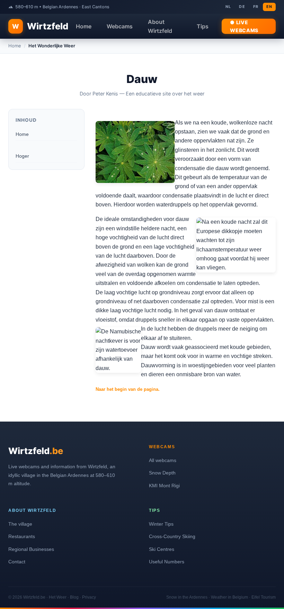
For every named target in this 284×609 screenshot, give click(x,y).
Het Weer (57, 597)
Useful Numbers (166, 561)
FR (255, 6)
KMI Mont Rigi (164, 485)
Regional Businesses (31, 549)
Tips (202, 26)
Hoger (22, 156)
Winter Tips (161, 524)
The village (20, 524)
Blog (74, 597)
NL (228, 6)
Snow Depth (162, 473)
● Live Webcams (244, 26)
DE (242, 6)
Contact (16, 561)
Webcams (120, 26)
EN (269, 6)
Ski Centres (161, 549)
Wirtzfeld (40, 26)
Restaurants (21, 536)
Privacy (89, 597)
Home (83, 26)
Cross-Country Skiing (172, 536)
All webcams (162, 460)
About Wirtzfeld (160, 26)
